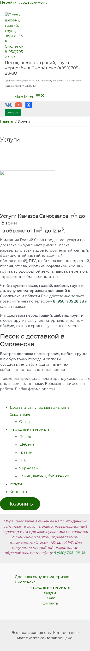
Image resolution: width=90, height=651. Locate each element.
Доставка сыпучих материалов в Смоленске (45, 579)
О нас (24, 422)
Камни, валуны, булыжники (44, 476)
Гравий (25, 452)
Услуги (16, 484)
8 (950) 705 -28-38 (69, 553)
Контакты (18, 492)
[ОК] (28, 107)
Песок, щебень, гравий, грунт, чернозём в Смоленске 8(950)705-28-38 (42, 68)
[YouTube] (18, 107)
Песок (25, 436)
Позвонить (20, 504)
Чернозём (28, 468)
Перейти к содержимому (24, 2)
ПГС (23, 460)
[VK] (8, 107)
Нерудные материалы (30, 429)
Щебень (26, 444)
